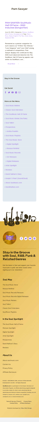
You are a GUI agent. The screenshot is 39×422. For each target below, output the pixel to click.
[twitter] (25, 238)
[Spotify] (16, 92)
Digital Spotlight (12, 144)
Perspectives (10, 127)
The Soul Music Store (14, 140)
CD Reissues (12, 157)
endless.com (19, 394)
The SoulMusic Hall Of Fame (16, 114)
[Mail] (19, 92)
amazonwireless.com (18, 396)
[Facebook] (6, 92)
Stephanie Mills (9, 38)
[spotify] (34, 238)
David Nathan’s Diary (13, 174)
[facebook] (21, 238)
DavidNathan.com (12, 187)
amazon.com (11, 394)
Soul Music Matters (13, 105)
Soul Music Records (13, 153)
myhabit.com (26, 394)
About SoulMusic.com (14, 183)
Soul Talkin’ (10, 123)
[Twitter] (9, 92)
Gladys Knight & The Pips (16, 36)
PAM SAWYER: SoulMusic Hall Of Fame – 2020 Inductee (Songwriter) (18, 25)
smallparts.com (7, 396)
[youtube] (30, 238)
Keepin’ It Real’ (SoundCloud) (17, 178)
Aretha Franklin (12, 131)
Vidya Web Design (26, 408)
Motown (24, 32)
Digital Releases (13, 161)
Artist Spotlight (11, 165)
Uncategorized (18, 34)
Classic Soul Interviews (14, 110)
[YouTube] (13, 92)
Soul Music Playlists (13, 135)
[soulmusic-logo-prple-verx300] (9, 232)
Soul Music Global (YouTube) (16, 118)
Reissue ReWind (13, 148)
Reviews (9, 170)
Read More (11, 64)
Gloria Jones (28, 36)
